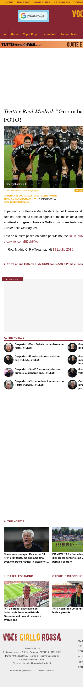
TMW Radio (23, 2)
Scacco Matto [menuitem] (70, 34)
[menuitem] (5, 34)
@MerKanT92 (48, 199)
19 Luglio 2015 (63, 249)
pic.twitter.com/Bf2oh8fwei (21, 241)
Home (9, 2)
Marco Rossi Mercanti (19, 199)
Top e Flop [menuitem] (30, 34)
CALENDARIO (62, 2)
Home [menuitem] (15, 34)
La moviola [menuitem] (49, 34)
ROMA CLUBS (42, 2)
